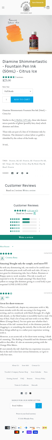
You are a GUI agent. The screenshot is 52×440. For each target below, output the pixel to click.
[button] (9, 77)
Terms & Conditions (22, 385)
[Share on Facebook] (12, 173)
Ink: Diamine (24, 161)
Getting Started (12, 379)
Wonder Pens (28, 419)
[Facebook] (22, 393)
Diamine (12, 161)
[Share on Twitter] (17, 173)
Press (45, 372)
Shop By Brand (33, 164)
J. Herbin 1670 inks (23, 120)
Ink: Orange (7, 164)
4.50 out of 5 (32, 210)
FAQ (22, 379)
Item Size (6, 87)
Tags (5, 161)
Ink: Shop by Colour (19, 164)
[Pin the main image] (22, 173)
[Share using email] (27, 173)
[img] (6, 253)
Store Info (25, 365)
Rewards (34, 385)
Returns (29, 379)
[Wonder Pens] (26, 7)
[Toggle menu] (3, 7)
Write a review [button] (26, 237)
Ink (17, 161)
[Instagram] (26, 393)
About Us (15, 365)
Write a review (29, 190)
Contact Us (36, 365)
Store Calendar (36, 372)
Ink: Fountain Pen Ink (38, 161)
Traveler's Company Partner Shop (16, 372)
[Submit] (38, 405)
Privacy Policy (40, 379)
